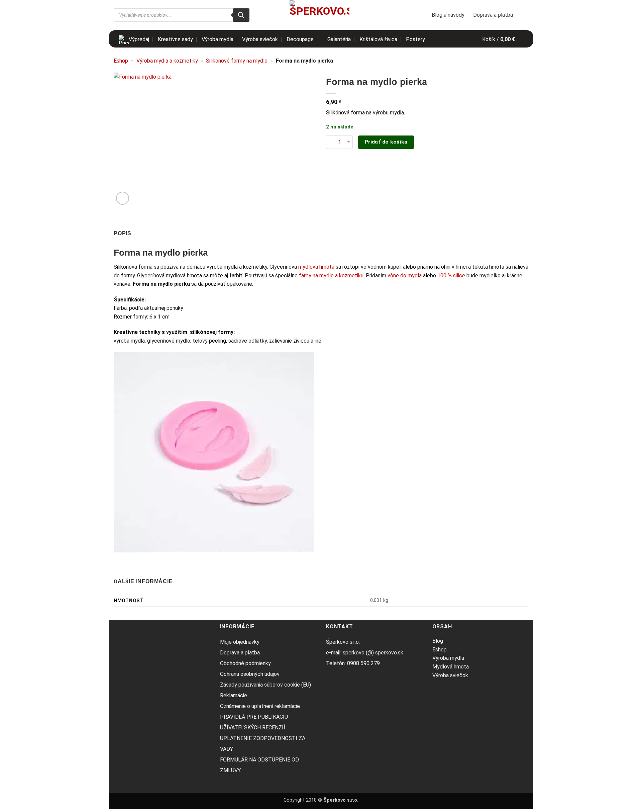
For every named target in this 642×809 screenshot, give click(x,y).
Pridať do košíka (386, 142)
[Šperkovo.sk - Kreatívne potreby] (319, 14)
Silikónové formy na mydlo (237, 61)
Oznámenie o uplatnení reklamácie (260, 706)
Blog (437, 641)
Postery (415, 39)
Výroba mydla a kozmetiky (167, 61)
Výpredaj (139, 39)
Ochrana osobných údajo (248, 674)
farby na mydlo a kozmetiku (330, 275)
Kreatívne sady (175, 39)
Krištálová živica (378, 39)
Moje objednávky (239, 642)
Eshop (121, 61)
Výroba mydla (217, 39)
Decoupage (300, 39)
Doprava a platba (493, 15)
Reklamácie (233, 695)
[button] (502, 39)
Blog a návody (448, 15)
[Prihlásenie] (525, 15)
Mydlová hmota (450, 666)
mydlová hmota (316, 267)
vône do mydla (405, 275)
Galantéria (339, 39)
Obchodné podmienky (245, 663)
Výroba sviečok (260, 39)
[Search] (241, 15)
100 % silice (451, 275)
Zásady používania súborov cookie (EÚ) (265, 685)
